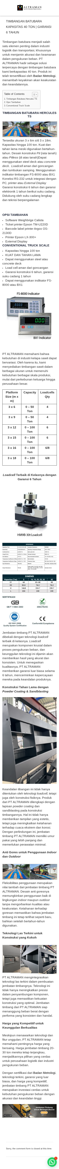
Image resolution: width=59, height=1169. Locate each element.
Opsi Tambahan (13, 102)
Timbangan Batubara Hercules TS (21, 99)
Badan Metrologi (44, 76)
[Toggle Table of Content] (33, 94)
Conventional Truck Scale (18, 106)
